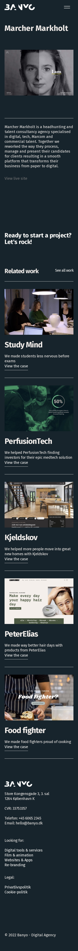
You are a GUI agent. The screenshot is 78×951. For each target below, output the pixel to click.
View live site (16, 178)
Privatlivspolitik (18, 887)
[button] (67, 7)
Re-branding (15, 865)
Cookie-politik (16, 892)
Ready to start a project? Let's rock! (38, 238)
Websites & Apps (19, 860)
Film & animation (19, 855)
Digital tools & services (23, 850)
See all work (64, 270)
